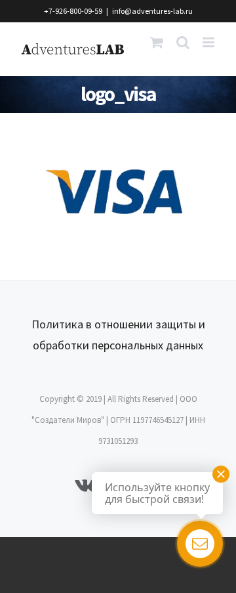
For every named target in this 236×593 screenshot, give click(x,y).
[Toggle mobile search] (182, 42)
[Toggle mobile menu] (209, 42)
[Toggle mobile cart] (156, 42)
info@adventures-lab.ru (152, 11)
